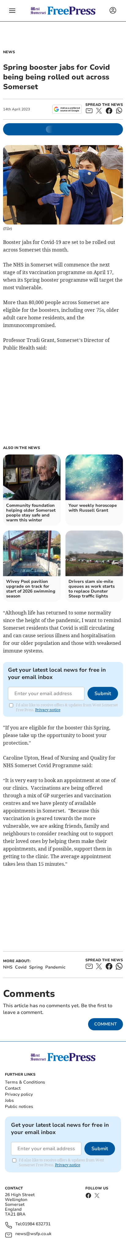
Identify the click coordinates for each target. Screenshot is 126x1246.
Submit (102, 693)
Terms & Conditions (25, 1082)
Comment (105, 1024)
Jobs (9, 1100)
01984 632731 (36, 1224)
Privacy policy (19, 1094)
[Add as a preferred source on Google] (66, 109)
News (9, 52)
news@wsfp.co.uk (33, 1234)
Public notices (19, 1106)
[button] (12, 10)
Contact (12, 1088)
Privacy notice (47, 710)
